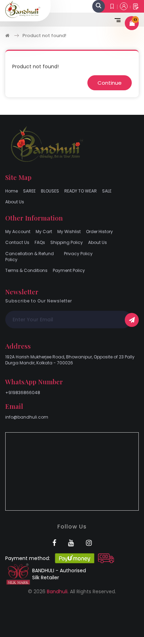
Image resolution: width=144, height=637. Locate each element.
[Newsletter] (132, 320)
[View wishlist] (112, 6)
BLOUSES (50, 191)
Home (11, 191)
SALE (106, 191)
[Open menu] (116, 20)
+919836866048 (22, 393)
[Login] (124, 6)
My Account (17, 231)
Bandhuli (57, 591)
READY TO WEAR (80, 191)
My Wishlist (69, 231)
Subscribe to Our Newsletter (38, 301)
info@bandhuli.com (26, 417)
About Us (14, 202)
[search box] (98, 6)
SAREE (29, 191)
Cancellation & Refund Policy (29, 256)
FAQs (40, 242)
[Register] (136, 6)
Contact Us (17, 242)
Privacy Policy (78, 254)
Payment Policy (69, 270)
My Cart (44, 231)
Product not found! (44, 35)
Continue (110, 82)
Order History (99, 231)
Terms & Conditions (26, 270)
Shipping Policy (66, 242)
